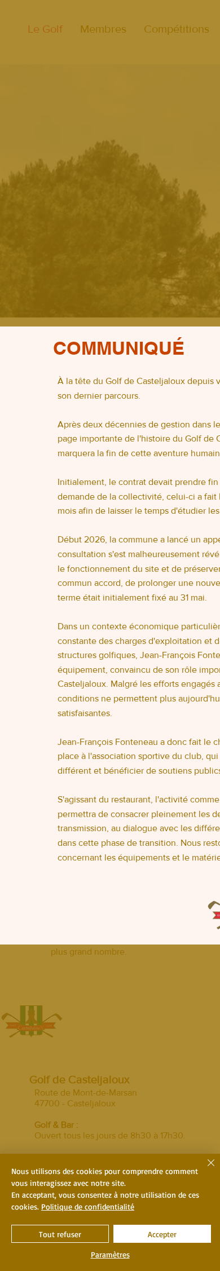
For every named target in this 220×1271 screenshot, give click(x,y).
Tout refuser (60, 1234)
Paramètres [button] (110, 1254)
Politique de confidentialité (87, 1206)
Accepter (162, 1234)
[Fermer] (204, 1169)
